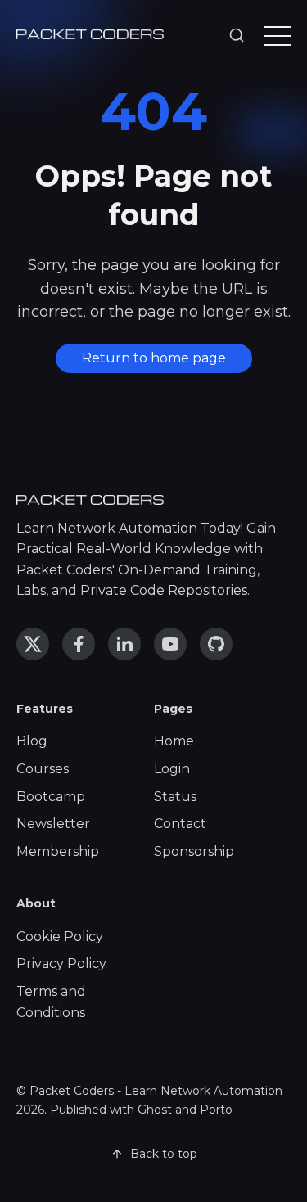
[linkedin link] (124, 644)
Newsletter (53, 823)
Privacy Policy (61, 963)
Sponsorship (194, 851)
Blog (31, 741)
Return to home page (154, 358)
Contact (180, 823)
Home (174, 741)
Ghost (155, 1109)
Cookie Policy (59, 936)
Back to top (163, 1153)
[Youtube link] (170, 644)
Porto (216, 1109)
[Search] (236, 36)
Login (172, 769)
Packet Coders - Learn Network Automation (155, 1090)
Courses (42, 769)
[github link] (216, 644)
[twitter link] (32, 644)
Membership (57, 851)
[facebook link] (78, 644)
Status (175, 796)
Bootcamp (50, 796)
